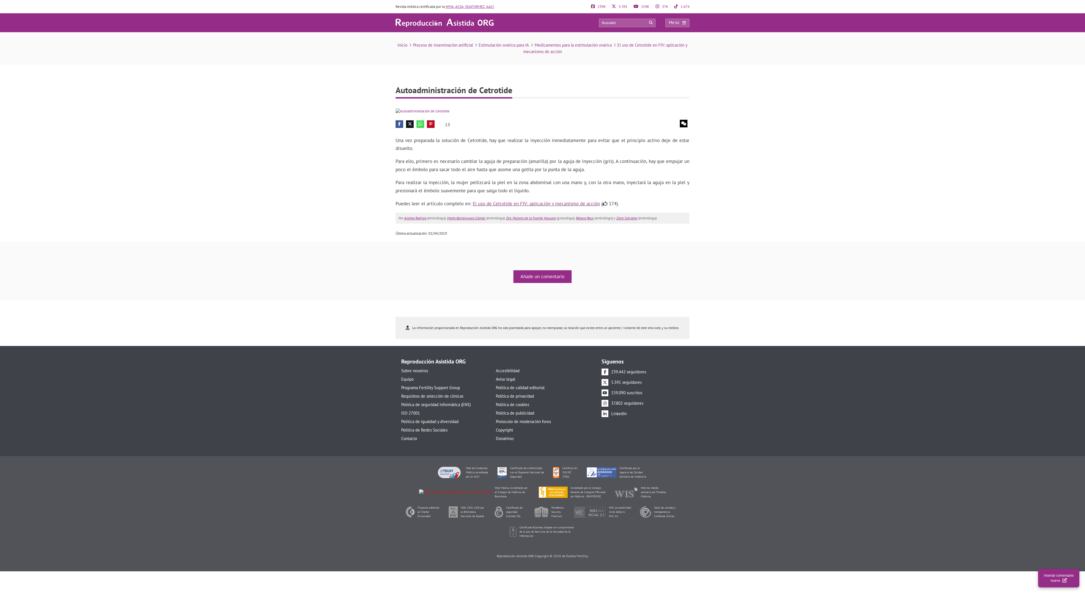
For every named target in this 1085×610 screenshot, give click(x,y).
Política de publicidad (515, 413)
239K (601, 6)
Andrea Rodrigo (415, 218)
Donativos (505, 438)
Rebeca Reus (585, 218)
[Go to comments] (683, 123)
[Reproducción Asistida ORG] (445, 22)
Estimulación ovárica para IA (504, 45)
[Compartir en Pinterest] (431, 124)
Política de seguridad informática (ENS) (436, 404)
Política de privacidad (515, 396)
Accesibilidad (508, 371)
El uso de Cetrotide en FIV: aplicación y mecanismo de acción (536, 204)
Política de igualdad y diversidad (430, 421)
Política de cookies (512, 404)
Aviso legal (505, 379)
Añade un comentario (542, 276)
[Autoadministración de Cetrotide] (423, 110)
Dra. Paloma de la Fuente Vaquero (531, 218)
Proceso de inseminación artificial (443, 45)
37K (664, 6)
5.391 (623, 6)
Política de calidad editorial (520, 387)
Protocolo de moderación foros (523, 421)
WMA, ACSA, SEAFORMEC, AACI (470, 6)
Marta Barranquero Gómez (466, 218)
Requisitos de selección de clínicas (432, 396)
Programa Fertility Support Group (430, 387)
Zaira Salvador (626, 218)
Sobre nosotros (414, 371)
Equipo (407, 379)
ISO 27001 (410, 413)
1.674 (684, 6)
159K (644, 6)
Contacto (409, 438)
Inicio (402, 45)
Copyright (504, 430)
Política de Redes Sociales (424, 430)
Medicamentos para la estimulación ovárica (573, 45)
